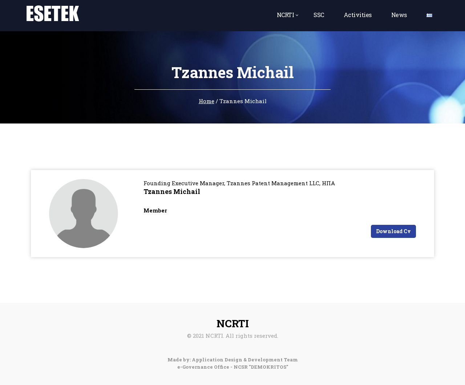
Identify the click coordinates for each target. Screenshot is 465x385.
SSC (319, 15)
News (399, 15)
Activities (358, 15)
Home (206, 101)
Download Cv (393, 231)
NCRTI (285, 15)
